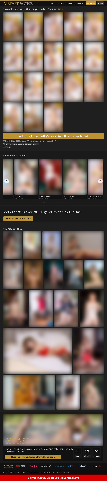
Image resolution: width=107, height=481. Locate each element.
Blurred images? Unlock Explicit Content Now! (53, 477)
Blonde (8, 144)
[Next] (100, 181)
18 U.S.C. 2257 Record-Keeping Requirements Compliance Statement (47, 472)
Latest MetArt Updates (15, 155)
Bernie (8, 147)
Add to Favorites (35, 141)
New (52, 3)
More (79, 3)
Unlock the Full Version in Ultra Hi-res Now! (54, 136)
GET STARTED (90, 3)
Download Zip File (51, 141)
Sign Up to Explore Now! (18, 218)
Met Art (57, 9)
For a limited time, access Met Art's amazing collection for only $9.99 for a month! (39, 450)
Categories (70, 3)
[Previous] (6, 181)
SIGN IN (100, 3)
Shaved (35, 144)
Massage (28, 144)
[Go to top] (101, 474)
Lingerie (21, 144)
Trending (60, 3)
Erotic (15, 144)
